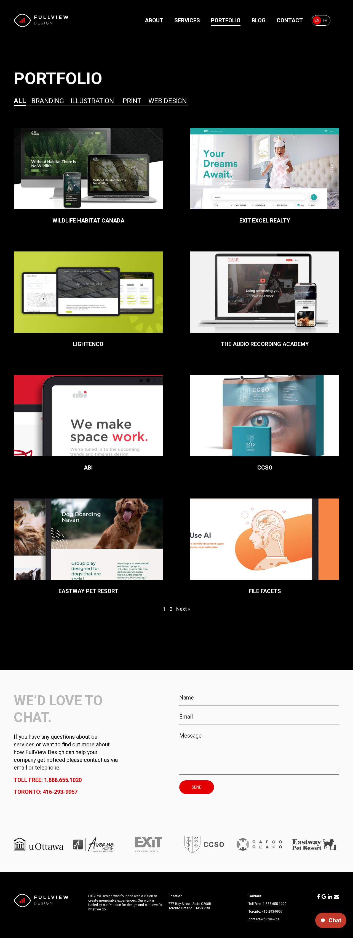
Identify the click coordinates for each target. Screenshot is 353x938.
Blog (259, 20)
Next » (183, 609)
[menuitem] (317, 20)
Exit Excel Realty (264, 176)
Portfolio (225, 20)
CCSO (264, 423)
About (154, 20)
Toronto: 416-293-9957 (45, 792)
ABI (88, 423)
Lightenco (88, 299)
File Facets (264, 546)
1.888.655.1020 (275, 904)
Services (187, 20)
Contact (290, 20)
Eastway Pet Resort (88, 546)
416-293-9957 (272, 911)
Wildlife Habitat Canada (88, 176)
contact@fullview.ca (264, 919)
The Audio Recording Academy (264, 299)
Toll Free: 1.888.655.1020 (48, 780)
